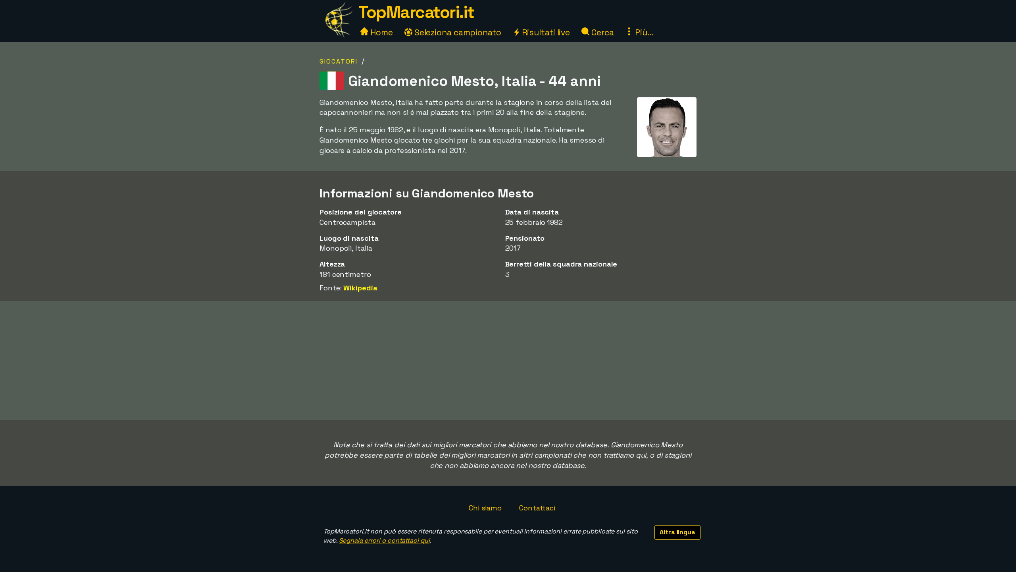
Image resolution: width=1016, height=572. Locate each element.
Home (380, 32)
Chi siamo (485, 507)
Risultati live (545, 32)
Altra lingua (677, 532)
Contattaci (537, 507)
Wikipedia (360, 287)
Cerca (601, 32)
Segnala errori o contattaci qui (384, 540)
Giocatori (338, 61)
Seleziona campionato (456, 32)
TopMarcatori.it (416, 12)
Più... (643, 32)
